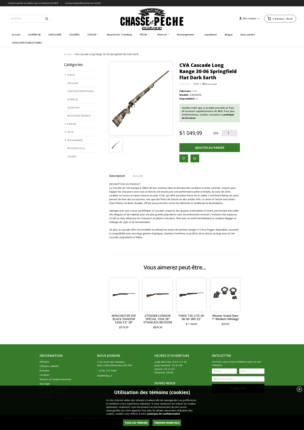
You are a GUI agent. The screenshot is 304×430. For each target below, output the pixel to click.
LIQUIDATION (73, 107)
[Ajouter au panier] (133, 284)
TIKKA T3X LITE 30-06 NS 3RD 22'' (191, 317)
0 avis (196, 83)
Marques (44, 361)
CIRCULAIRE (72, 83)
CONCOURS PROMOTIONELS (80, 91)
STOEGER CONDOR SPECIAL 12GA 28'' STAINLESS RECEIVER (157, 319)
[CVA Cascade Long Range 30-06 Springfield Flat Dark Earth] (116, 144)
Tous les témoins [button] (136, 422)
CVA (195, 91)
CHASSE (71, 74)
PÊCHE (70, 132)
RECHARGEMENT (75, 140)
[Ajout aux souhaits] (183, 158)
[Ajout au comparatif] (194, 158)
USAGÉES (71, 156)
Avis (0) (138, 176)
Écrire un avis (211, 84)
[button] (299, 389)
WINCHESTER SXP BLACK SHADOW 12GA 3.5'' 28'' (124, 319)
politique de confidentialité (163, 413)
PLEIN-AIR (71, 123)
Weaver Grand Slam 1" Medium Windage (225, 317)
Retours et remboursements (55, 379)
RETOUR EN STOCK (76, 148)
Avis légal (45, 383)
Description (117, 176)
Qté (215, 133)
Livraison (44, 374)
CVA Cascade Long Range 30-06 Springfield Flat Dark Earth (107, 54)
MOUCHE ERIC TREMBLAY (79, 115)
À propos (45, 370)
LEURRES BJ (72, 99)
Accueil (67, 54)
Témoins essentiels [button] (167, 422)
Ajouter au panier (209, 148)
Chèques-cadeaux (49, 366)
